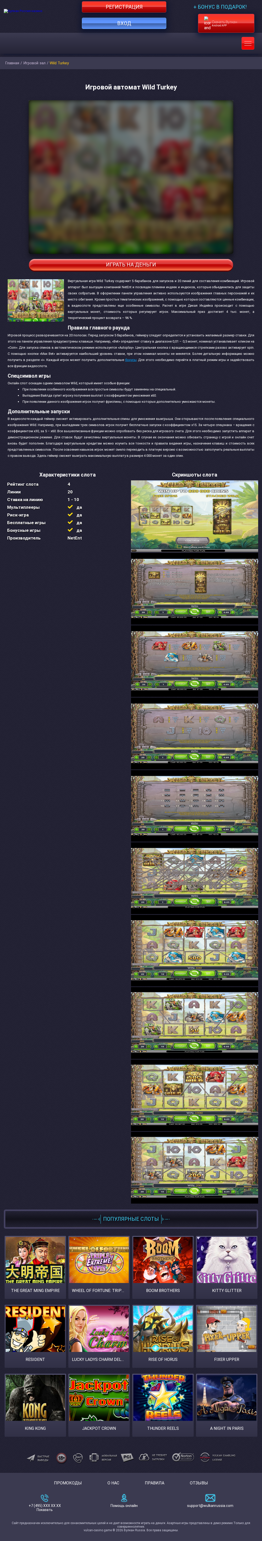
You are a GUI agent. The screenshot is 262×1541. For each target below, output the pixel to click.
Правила (154, 1483)
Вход (124, 23)
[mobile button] (248, 43)
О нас (113, 1483)
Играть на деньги (131, 265)
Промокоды (68, 1483)
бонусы (131, 360)
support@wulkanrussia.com (210, 1506)
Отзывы (199, 1483)
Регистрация (124, 7)
